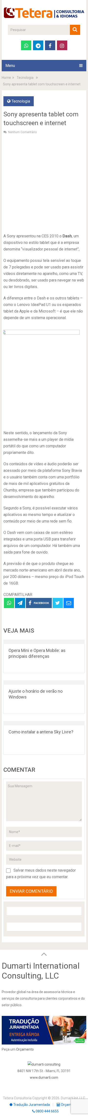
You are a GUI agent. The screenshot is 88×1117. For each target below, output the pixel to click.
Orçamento (25, 1049)
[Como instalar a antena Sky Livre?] (44, 723)
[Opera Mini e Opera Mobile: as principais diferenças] (44, 642)
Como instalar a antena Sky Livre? (41, 731)
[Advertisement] (44, 183)
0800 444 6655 (47, 1111)
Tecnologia (20, 101)
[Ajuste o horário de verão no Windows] (44, 682)
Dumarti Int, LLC (73, 1098)
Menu (10, 65)
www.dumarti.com (44, 1077)
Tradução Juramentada (31, 1105)
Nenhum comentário (22, 132)
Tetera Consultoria (17, 1098)
